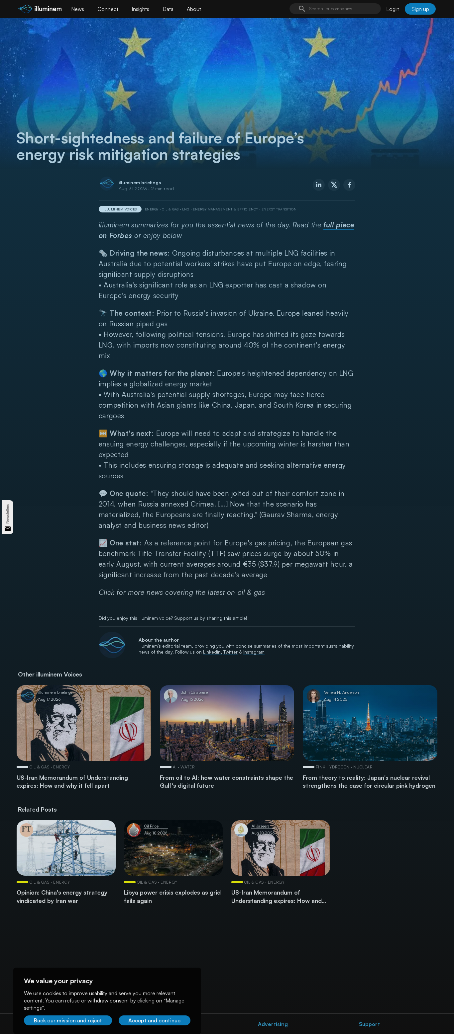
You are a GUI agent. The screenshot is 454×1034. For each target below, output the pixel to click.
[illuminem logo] (39, 10)
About (194, 9)
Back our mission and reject (68, 1020)
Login (392, 9)
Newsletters (7, 513)
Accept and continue (154, 1020)
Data (168, 9)
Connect (107, 9)
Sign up (420, 9)
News (77, 9)
